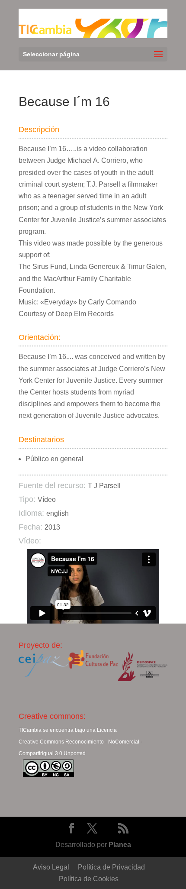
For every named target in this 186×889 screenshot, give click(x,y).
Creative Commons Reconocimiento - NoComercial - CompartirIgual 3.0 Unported (80, 747)
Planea (120, 844)
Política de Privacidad (111, 867)
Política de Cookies (89, 879)
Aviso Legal (51, 867)
